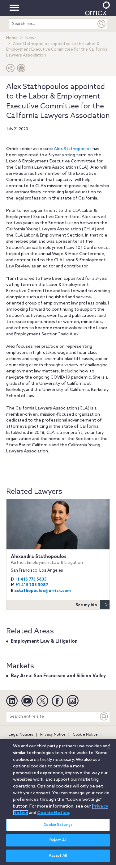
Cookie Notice (85, 735)
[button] (10, 70)
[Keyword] (104, 716)
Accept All (58, 856)
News (31, 38)
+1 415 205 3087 (31, 585)
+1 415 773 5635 (31, 579)
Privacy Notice (53, 735)
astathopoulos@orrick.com (42, 591)
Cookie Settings (58, 825)
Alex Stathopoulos (73, 149)
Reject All (58, 840)
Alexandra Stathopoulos (47, 559)
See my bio (86, 605)
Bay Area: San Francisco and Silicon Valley (58, 676)
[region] (58, 802)
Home (12, 38)
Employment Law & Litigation (44, 641)
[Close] (108, 747)
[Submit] (101, 24)
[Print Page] (21, 70)
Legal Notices (21, 735)
